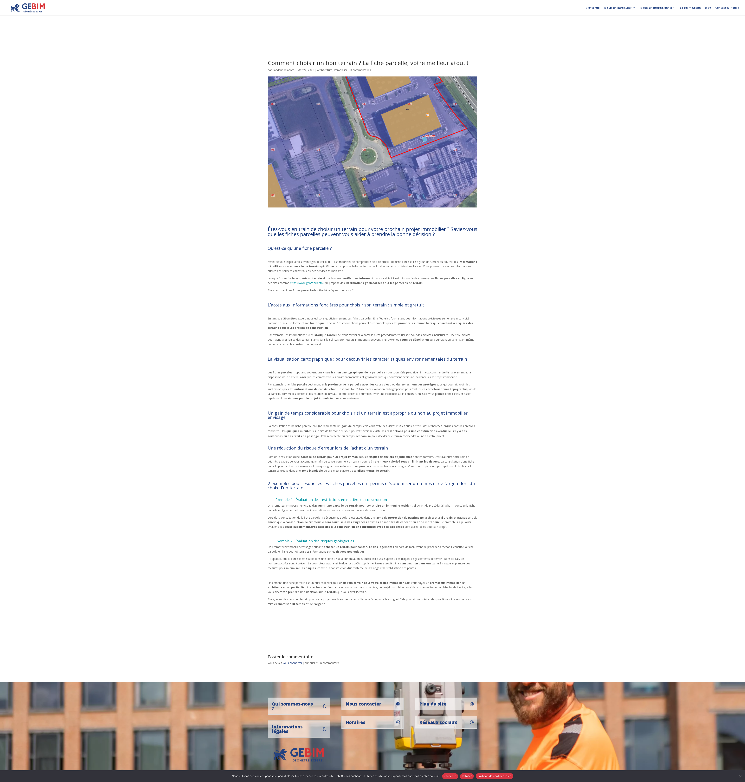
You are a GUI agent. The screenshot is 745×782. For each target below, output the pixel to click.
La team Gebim (690, 8)
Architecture (324, 70)
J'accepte (450, 776)
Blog (708, 8)
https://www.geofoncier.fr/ (306, 283)
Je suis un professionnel (656, 8)
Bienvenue (592, 8)
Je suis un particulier (618, 8)
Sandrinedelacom (283, 70)
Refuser (467, 776)
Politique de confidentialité (494, 776)
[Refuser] (740, 776)
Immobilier (340, 70)
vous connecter (292, 663)
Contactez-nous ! (727, 8)
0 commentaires (360, 70)
